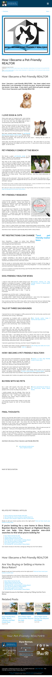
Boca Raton (8, 68)
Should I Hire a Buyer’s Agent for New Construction (19, 518)
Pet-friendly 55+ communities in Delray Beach (17, 540)
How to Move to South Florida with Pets (15, 515)
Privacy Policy (22, 672)
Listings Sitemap (16, 672)
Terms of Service (34, 672)
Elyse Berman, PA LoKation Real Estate (26, 654)
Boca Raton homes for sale (12, 535)
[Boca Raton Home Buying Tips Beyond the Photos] (42, 603)
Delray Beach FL (25, 70)
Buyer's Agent (20, 68)
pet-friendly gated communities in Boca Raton (16, 134)
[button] (3, 613)
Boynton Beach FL (12, 70)
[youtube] (42, 649)
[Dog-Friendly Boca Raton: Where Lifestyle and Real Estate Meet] (10, 603)
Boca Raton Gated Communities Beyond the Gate (25, 618)
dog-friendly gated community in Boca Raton (13, 189)
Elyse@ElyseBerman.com (26, 651)
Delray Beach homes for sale (12, 537)
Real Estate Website (30, 673)
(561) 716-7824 (27, 648)
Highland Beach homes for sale (13, 538)
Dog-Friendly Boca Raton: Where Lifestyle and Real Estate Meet (8, 619)
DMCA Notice (40, 672)
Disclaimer (12, 673)
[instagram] (44, 645)
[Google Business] (41, 645)
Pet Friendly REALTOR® (44, 68)
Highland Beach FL (32, 70)
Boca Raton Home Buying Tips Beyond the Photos (41, 618)
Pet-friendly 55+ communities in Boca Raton (17, 544)
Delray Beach (25, 68)
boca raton (6, 70)
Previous (5, 11)
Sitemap (10, 672)
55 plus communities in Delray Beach (32, 371)
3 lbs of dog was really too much (40, 345)
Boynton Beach (14, 68)
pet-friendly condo (19, 156)
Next (47, 11)
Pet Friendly (37, 68)
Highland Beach (32, 68)
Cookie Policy (28, 672)
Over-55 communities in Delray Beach (15, 541)
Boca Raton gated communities (13, 542)
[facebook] (37, 645)
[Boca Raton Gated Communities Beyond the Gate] (26, 603)
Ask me (24, 347)
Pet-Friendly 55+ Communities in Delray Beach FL (18, 517)
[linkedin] (47, 645)
